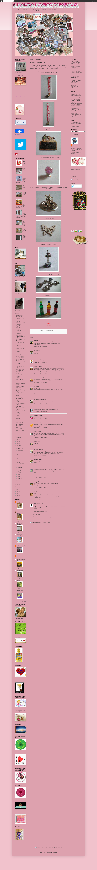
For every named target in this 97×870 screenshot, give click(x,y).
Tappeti (17, 426)
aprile (19, 476)
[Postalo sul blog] (48, 330)
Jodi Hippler (36, 449)
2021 (18, 441)
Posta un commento (36, 514)
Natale (34, 333)
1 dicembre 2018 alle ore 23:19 (40, 464)
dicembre (20, 448)
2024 (18, 436)
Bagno (17, 326)
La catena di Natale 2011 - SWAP (24, 163)
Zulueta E (36, 431)
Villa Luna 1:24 (19, 430)
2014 (18, 490)
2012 (18, 493)
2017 (18, 484)
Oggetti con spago (19, 391)
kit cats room (19, 353)
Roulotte (18, 406)
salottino (18, 409)
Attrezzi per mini (20, 323)
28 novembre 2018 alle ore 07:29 (40, 374)
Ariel (17, 321)
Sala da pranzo (19, 408)
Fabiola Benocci (18, 128)
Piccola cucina (19, 394)
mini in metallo (38, 332)
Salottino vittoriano (20, 411)
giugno (19, 473)
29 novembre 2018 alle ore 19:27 (40, 445)
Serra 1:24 (18, 414)
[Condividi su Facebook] (51, 330)
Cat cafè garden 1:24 (20, 336)
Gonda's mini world (21, 546)
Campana (18, 332)
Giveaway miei (19, 347)
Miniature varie (19, 386)
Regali (17, 400)
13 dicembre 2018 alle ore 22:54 (40, 499)
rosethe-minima (37, 378)
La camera (18, 363)
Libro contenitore (19, 375)
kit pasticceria (19, 356)
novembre (20, 450)
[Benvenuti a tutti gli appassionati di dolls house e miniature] (20, 97)
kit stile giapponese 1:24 (20, 360)
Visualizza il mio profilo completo (76, 153)
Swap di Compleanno (20, 420)
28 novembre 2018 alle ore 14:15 (40, 404)
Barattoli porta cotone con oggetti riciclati (24, 223)
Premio (17, 395)
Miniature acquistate (45, 332)
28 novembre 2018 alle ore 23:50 (40, 427)
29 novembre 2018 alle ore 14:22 (40, 437)
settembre (20, 469)
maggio (19, 474)
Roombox (18, 404)
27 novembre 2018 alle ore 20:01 (40, 346)
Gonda (35, 442)
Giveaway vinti (19, 348)
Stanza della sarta (20, 417)
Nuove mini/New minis (20, 452)
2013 (18, 491)
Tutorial (17, 427)
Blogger (55, 852)
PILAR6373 (36, 366)
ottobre (19, 467)
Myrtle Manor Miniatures (20, 524)
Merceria (18, 376)
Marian (35, 350)
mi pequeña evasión (21, 502)
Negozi (17, 389)
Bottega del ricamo (20, 329)
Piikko (35, 492)
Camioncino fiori (19, 330)
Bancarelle (18, 327)
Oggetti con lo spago (24, 186)
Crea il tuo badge (18, 134)
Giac (34, 386)
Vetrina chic (18, 429)
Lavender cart (19, 369)
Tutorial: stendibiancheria (24, 194)
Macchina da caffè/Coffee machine (20, 456)
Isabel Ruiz (36, 415)
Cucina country (19, 342)
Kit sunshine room (20, 362)
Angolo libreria (19, 318)
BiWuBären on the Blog (21, 560)
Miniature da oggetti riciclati (54, 332)
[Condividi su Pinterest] (52, 330)
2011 (17, 495)
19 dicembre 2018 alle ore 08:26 (40, 511)
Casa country (19, 335)
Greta (17, 351)
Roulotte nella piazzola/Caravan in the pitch (21, 460)
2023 (18, 438)
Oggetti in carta (19, 392)
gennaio (19, 482)
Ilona (35, 340)
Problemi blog (19, 397)
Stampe (17, 415)
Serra (17, 412)
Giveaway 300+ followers (24, 170)
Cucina (17, 341)
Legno (17, 373)
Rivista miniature (20, 403)
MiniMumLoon (20, 570)
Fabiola (74, 145)
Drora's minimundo (38, 399)
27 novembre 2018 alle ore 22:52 (41, 362)
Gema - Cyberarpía (38, 359)
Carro (17, 333)
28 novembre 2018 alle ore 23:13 (40, 419)
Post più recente (34, 517)
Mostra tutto (24, 601)
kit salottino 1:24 (19, 358)
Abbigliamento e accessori (19, 316)
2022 (18, 439)
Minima (18, 580)
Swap (17, 418)
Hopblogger (36, 482)
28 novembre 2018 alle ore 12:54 (40, 395)
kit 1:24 (17, 354)
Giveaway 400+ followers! (24, 229)
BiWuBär (36, 468)
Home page (48, 517)
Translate (76, 134)
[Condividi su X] (49, 330)
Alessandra (36, 459)
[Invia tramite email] (46, 330)
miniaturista (36, 503)
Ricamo (17, 401)
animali (17, 320)
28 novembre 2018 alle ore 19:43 (40, 411)
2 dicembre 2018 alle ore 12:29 (40, 478)
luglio (19, 471)
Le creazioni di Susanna (20, 591)
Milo (17, 378)
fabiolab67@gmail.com (75, 169)
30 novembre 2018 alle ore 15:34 (40, 455)
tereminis (36, 423)
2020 (18, 443)
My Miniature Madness (19, 512)
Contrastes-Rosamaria (19, 535)
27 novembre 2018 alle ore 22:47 (40, 355)
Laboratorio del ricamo (20, 366)
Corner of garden (19, 339)
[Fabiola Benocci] (19, 133)
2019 (18, 445)
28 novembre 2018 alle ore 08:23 (40, 382)
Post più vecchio (63, 517)
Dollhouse (18, 344)
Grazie (17, 350)
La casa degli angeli (20, 365)
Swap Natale (18, 422)
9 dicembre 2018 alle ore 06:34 (40, 488)
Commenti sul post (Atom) (40, 519)
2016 (18, 486)
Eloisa (35, 408)
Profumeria (18, 398)
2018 (18, 447)
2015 (18, 488)
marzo (19, 478)
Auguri (17, 324)
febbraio (19, 480)
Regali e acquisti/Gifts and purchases (20, 464)
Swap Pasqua (19, 424)
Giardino (18, 345)
